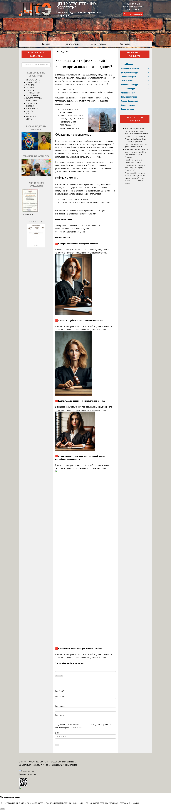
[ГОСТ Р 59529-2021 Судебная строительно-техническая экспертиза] (36, 247)
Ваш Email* (59, 691)
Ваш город (59, 715)
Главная (46, 44)
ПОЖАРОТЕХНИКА (32, 96)
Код (61, 675)
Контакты (125, 44)
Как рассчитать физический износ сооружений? (75, 214)
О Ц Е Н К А (30, 90)
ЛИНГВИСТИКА (31, 101)
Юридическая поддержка (36, 54)
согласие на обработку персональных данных (81, 724)
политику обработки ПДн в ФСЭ (68, 727)
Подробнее (134, 803)
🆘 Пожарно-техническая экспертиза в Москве (76, 243)
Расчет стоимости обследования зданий (72, 228)
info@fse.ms (133, 9)
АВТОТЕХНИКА (31, 114)
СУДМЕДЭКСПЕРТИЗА (34, 98)
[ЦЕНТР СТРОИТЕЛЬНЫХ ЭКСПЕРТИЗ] (35, 15)
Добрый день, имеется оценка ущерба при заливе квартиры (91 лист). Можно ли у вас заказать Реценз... (135, 178)
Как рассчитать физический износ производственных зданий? (81, 210)
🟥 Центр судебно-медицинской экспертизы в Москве (80, 401)
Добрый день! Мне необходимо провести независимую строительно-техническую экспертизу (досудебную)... (135, 165)
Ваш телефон (60, 706)
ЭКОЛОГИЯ (30, 106)
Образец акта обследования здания (70, 232)
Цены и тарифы (98, 44)
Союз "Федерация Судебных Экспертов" (60, 765)
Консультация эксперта (135, 119)
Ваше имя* (59, 696)
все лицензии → (28, 214)
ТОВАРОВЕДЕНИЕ (32, 109)
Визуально (57, 675)
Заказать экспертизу (133, 14)
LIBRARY (29, 119)
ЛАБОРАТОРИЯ (31, 116)
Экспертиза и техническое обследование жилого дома (78, 225)
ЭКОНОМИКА (30, 88)
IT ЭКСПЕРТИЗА (31, 103)
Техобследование (62, 52)
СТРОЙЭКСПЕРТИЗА (33, 80)
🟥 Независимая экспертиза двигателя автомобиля (78, 648)
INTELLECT (29, 111)
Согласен (2, 808)
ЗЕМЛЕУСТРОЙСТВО (33, 82)
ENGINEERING (30, 85)
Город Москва (127, 64)
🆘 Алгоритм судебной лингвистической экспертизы (79, 320)
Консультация (72, 44)
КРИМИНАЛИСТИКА (33, 93)
